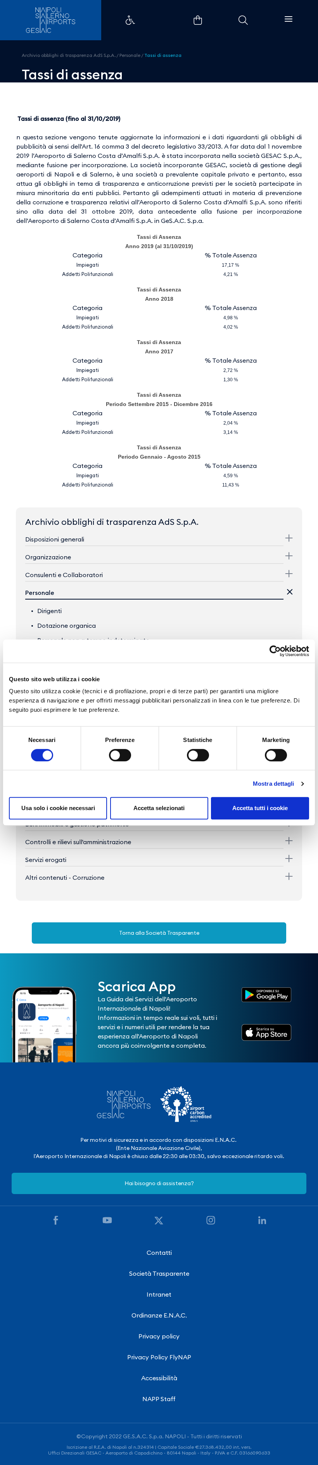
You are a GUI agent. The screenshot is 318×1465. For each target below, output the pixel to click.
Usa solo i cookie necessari (58, 808)
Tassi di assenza (162, 55)
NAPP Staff (159, 1399)
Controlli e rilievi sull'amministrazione (78, 842)
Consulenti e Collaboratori (64, 575)
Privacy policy (159, 1336)
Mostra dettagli (273, 783)
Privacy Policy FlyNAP (159, 1357)
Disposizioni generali (54, 539)
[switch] (120, 755)
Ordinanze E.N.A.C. (159, 1315)
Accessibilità (159, 1378)
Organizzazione (48, 557)
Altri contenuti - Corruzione (64, 877)
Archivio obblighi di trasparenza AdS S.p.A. (69, 55)
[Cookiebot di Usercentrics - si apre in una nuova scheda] (275, 651)
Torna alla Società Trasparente (159, 932)
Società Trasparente (159, 1273)
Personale (129, 55)
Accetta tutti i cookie (260, 808)
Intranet (159, 1294)
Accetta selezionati (159, 808)
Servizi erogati (45, 860)
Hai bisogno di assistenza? (159, 1183)
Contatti (159, 1252)
